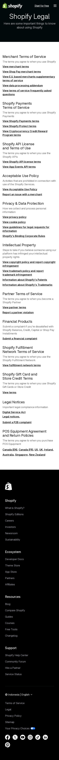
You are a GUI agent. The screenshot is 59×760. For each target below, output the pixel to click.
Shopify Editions (14, 514)
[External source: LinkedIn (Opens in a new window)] (45, 737)
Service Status (13, 674)
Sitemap (9, 722)
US (36, 449)
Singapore (21, 454)
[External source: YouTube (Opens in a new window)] (22, 737)
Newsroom (11, 533)
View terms (9, 392)
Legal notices (11, 416)
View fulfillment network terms (22, 365)
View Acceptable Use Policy (20, 189)
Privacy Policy (13, 715)
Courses (9, 623)
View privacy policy (14, 217)
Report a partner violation (18, 312)
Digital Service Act (14, 412)
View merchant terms (16, 66)
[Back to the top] (8, 486)
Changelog (11, 635)
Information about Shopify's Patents (25, 279)
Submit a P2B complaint (17, 422)
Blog (7, 604)
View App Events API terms (19, 166)
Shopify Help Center (16, 655)
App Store (11, 571)
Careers (9, 520)
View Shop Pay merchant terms (22, 71)
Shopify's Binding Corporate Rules (24, 236)
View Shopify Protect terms (19, 126)
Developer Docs (14, 559)
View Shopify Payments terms (21, 121)
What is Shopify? (14, 508)
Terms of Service (15, 703)
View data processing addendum (23, 85)
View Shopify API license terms (22, 161)
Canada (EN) (10, 449)
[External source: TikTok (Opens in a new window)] (37, 737)
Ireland (48, 449)
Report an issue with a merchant (22, 194)
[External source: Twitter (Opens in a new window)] (15, 737)
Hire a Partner (12, 667)
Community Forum (15, 661)
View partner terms (14, 307)
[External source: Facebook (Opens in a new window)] (7, 737)
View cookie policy (14, 222)
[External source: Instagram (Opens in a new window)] (30, 737)
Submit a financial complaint (20, 338)
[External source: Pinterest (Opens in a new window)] (7, 744)
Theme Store (12, 565)
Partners (9, 578)
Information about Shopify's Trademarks (27, 284)
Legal (8, 709)
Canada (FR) (26, 449)
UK (41, 449)
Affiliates (10, 584)
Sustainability (12, 539)
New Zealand (37, 454)
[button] (55, 5)
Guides (9, 616)
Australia (8, 454)
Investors (10, 526)
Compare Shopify (15, 610)
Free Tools (11, 629)
